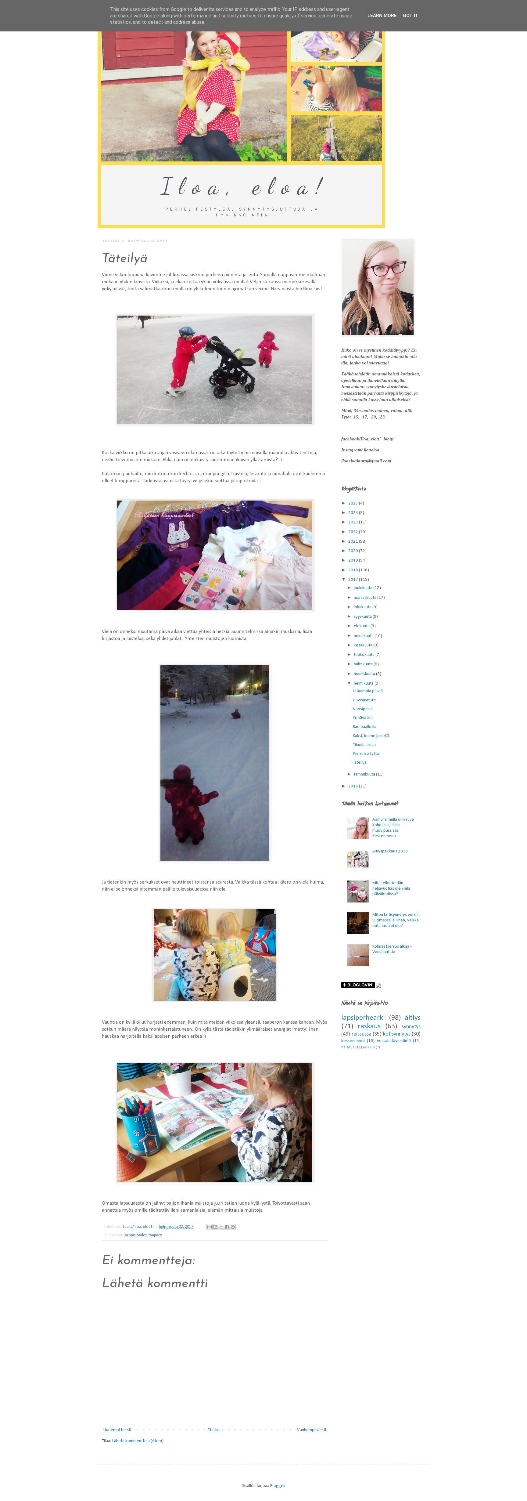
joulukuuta (363, 588)
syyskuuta (363, 616)
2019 (353, 560)
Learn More (382, 15)
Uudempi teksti (117, 1430)
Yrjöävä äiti (363, 718)
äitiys (413, 1018)
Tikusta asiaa (364, 745)
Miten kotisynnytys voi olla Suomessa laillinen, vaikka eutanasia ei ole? (396, 920)
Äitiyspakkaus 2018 (390, 851)
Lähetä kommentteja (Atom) (137, 1441)
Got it (410, 15)
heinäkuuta (364, 636)
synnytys (411, 1027)
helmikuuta (364, 683)
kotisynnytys (396, 1034)
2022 (353, 532)
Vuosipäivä (363, 709)
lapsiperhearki (363, 1018)
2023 (353, 522)
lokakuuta (363, 607)
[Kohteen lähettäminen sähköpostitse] (209, 1227)
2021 (353, 541)
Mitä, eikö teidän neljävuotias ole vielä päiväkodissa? (391, 888)
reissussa (361, 1034)
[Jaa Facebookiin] (227, 1227)
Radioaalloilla (364, 727)
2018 (353, 570)
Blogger (277, 1486)
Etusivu (214, 1430)
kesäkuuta (363, 645)
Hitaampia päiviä (368, 691)
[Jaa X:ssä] (221, 1227)
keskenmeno (353, 1041)
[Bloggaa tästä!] (215, 1227)
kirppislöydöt (135, 1235)
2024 (353, 513)
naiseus (347, 1047)
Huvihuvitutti (364, 700)
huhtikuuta (364, 664)
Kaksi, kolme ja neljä (371, 736)
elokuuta (362, 626)
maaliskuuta (365, 674)
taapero (155, 1235)
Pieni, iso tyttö (366, 753)
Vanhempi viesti (311, 1430)
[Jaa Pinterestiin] (233, 1227)
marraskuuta (365, 597)
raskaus (369, 1026)
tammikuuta (365, 774)
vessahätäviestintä (394, 1041)
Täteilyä (360, 762)
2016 (353, 786)
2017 (353, 579)
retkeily (369, 1047)
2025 (353, 503)
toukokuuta (364, 655)
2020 (353, 551)
